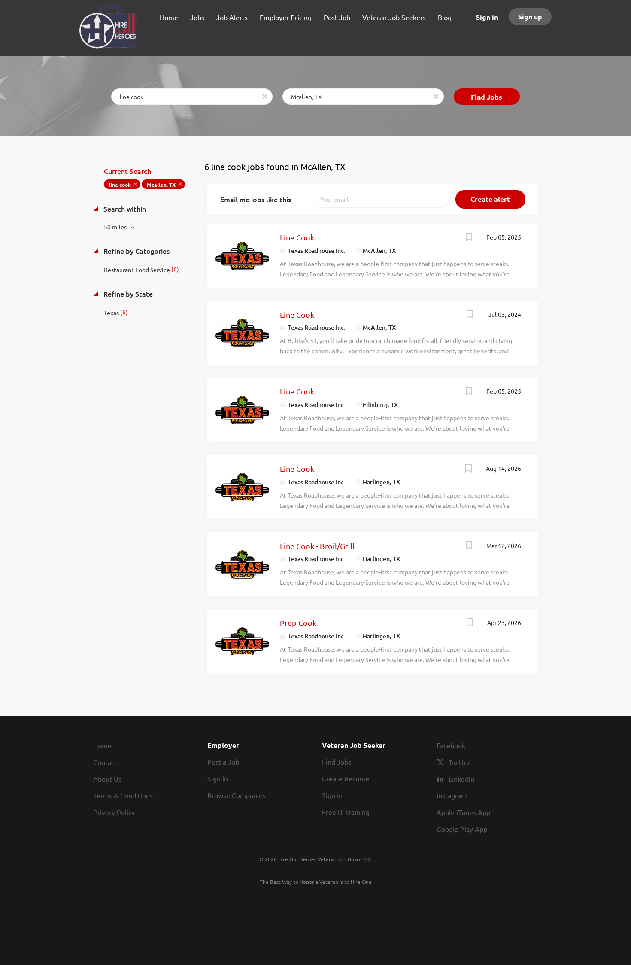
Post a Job (223, 761)
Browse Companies (236, 795)
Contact (105, 762)
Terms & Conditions (123, 795)
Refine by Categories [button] (136, 250)
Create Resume (345, 778)
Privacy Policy (114, 812)
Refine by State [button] (127, 293)
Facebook (451, 745)
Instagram (452, 795)
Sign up (530, 16)
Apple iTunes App (463, 812)
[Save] (469, 238)
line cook (120, 184)
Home (102, 745)
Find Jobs (486, 96)
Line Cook (297, 237)
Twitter (459, 762)
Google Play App (462, 829)
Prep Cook (298, 622)
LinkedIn (461, 778)
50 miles (116, 227)
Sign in (487, 16)
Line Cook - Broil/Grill (317, 545)
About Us (107, 778)
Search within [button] (124, 208)
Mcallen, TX (161, 184)
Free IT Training (346, 811)
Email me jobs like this (255, 199)
